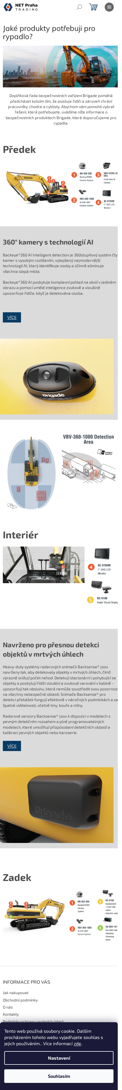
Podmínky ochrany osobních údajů (33, 1021)
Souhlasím (59, 1076)
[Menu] (109, 7)
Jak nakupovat (15, 992)
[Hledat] (79, 7)
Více (11, 317)
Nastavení (59, 1058)
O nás (8, 1007)
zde (77, 1043)
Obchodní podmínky (20, 1000)
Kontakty (11, 1014)
